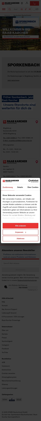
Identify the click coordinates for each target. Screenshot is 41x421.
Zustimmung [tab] (8, 187)
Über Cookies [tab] (32, 187)
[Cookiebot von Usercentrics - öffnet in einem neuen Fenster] (28, 181)
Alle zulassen (20, 226)
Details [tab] (20, 187)
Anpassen (19, 232)
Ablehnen (20, 238)
